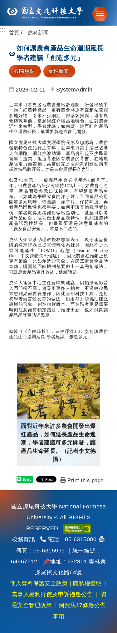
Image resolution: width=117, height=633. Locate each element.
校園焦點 (24, 71)
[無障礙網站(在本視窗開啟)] (77, 528)
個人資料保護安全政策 (39, 583)
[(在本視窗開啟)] (58, 13)
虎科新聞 (58, 71)
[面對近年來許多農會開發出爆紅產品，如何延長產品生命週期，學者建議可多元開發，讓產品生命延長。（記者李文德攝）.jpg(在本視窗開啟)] (58, 391)
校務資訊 (23, 539)
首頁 (14, 32)
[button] (98, 14)
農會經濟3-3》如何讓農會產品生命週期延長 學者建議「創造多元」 (58, 334)
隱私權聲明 (87, 583)
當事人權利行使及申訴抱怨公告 (52, 594)
